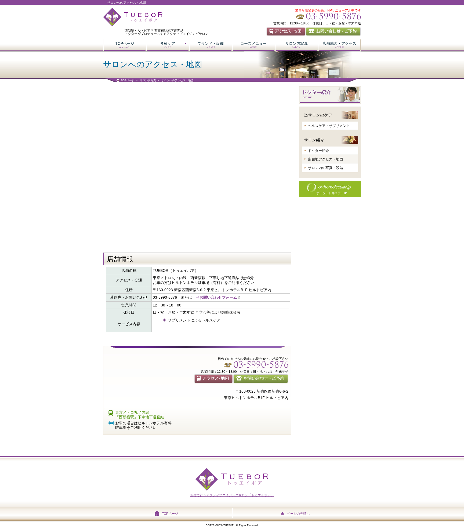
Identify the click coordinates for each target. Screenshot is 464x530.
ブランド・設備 (210, 43)
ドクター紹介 (318, 151)
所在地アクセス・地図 (325, 159)
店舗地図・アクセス (339, 43)
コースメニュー (253, 43)
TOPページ (124, 43)
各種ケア (167, 43)
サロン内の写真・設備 (325, 168)
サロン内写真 (296, 43)
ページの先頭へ (298, 514)
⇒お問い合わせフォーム (216, 297)
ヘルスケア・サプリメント (329, 126)
